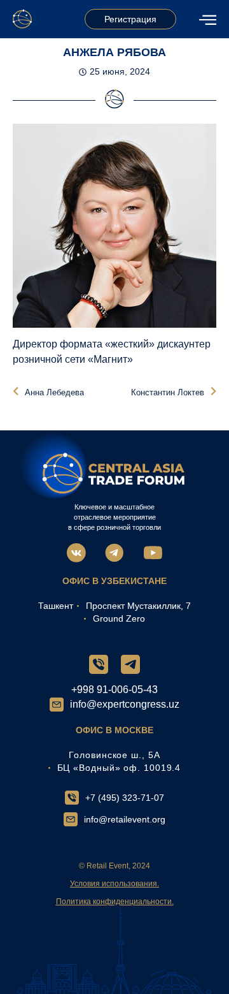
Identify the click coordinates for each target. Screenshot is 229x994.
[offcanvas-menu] (207, 19)
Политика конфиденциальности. (115, 901)
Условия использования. (114, 883)
